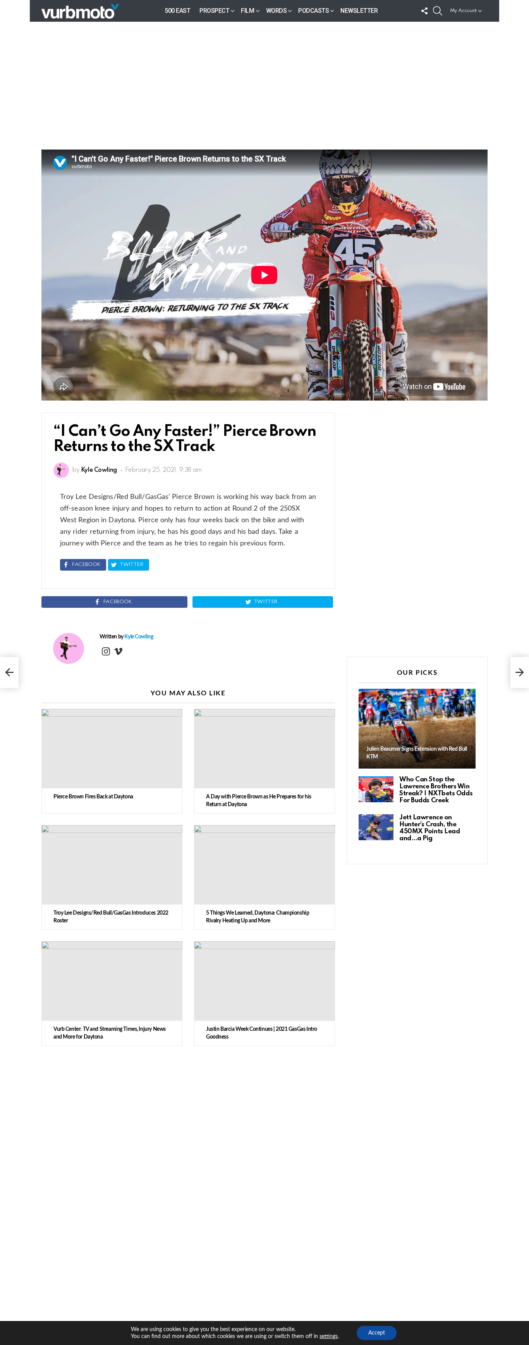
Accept (376, 1333)
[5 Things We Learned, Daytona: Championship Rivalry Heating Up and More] (264, 865)
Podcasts (313, 10)
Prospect (214, 10)
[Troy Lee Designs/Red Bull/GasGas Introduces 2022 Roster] (111, 865)
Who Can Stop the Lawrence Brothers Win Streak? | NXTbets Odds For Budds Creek (435, 790)
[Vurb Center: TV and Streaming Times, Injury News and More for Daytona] (111, 981)
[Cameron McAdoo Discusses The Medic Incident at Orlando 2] (9, 672)
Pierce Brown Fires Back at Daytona (93, 797)
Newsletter (359, 10)
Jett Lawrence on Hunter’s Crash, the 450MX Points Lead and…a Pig (429, 828)
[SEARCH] (437, 11)
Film (247, 10)
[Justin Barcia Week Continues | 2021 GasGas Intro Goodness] (264, 981)
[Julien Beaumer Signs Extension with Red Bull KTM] (417, 729)
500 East (177, 10)
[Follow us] (424, 11)
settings (328, 1336)
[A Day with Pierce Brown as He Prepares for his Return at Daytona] (264, 748)
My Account (463, 10)
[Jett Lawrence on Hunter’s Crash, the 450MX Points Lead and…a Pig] (376, 827)
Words (276, 10)
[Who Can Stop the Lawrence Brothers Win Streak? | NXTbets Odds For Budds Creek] (376, 789)
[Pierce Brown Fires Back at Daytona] (111, 748)
